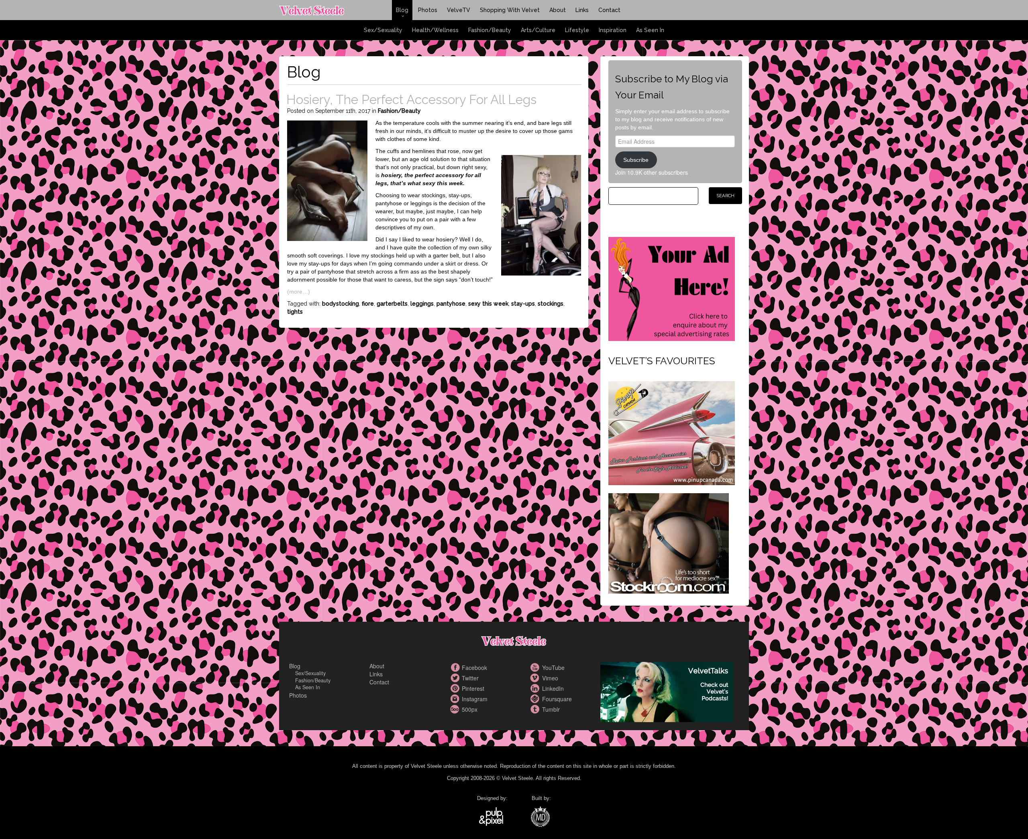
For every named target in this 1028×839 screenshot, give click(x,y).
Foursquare (536, 699)
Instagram (456, 699)
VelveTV (458, 10)
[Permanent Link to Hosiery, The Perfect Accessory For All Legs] (327, 180)
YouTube (536, 667)
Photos (427, 10)
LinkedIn (536, 688)
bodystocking (340, 303)
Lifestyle (577, 30)
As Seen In (650, 30)
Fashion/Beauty (489, 30)
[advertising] (671, 288)
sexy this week (488, 303)
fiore (368, 303)
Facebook (456, 667)
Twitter (456, 678)
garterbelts (392, 303)
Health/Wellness (435, 30)
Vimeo (536, 678)
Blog (402, 10)
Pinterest (456, 688)
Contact (609, 10)
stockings (550, 303)
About (557, 10)
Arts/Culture (538, 30)
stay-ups (523, 303)
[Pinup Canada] (671, 432)
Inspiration (612, 30)
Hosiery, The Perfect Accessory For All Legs (411, 99)
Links (582, 10)
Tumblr (536, 709)
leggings (422, 303)
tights (295, 311)
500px (456, 709)
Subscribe (636, 160)
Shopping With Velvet (510, 10)
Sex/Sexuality (383, 30)
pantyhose (450, 303)
